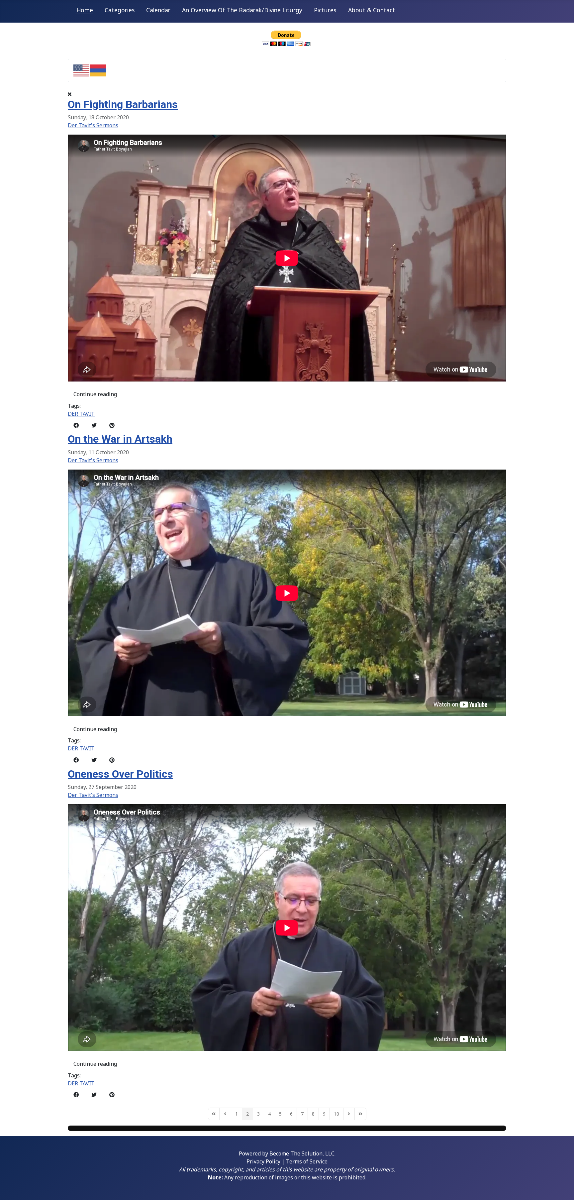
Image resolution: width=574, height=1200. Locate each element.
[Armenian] (98, 69)
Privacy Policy (263, 1161)
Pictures (325, 10)
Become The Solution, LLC (302, 1153)
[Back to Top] (562, 1188)
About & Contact (371, 10)
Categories (120, 10)
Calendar (158, 10)
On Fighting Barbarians (123, 104)
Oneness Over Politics (120, 774)
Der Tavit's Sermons (93, 125)
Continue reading (95, 394)
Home (84, 10)
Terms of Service (307, 1161)
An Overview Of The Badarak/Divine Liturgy (242, 10)
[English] (81, 69)
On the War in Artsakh (120, 439)
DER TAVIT (81, 413)
